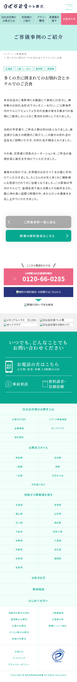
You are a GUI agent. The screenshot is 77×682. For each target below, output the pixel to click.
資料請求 (19, 437)
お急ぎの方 (69, 19)
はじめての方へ (38, 601)
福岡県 (57, 558)
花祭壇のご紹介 (27, 18)
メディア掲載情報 (58, 419)
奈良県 (19, 558)
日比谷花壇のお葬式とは (8, 18)
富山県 (19, 513)
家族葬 (19, 457)
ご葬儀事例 (58, 612)
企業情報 (19, 428)
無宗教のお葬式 (19, 619)
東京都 (57, 522)
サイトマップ (19, 657)
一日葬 (19, 475)
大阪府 (19, 531)
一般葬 (19, 466)
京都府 (19, 549)
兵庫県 (19, 540)
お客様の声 (58, 619)
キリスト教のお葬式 (19, 632)
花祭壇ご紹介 (38, 484)
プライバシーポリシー (19, 664)
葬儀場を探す (54, 18)
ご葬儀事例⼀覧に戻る (40, 222)
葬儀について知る (58, 625)
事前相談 (20, 384)
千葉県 (57, 540)
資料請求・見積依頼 (57, 384)
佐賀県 (19, 567)
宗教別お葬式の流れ (19, 612)
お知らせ (19, 651)
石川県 (19, 522)
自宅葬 (57, 457)
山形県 (57, 513)
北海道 (19, 504)
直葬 (57, 466)
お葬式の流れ (19, 419)
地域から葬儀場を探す (38, 495)
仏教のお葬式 (19, 625)
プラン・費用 (41, 18)
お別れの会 (58, 475)
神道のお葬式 (19, 638)
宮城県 (57, 504)
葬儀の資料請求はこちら (37, 236)
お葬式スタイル (38, 447)
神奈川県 (57, 531)
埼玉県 (57, 549)
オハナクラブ (57, 428)
